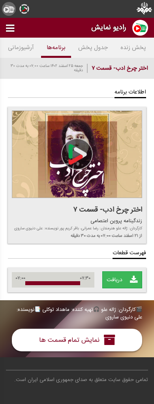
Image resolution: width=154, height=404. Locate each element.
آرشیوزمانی (21, 48)
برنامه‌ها (56, 48)
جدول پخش (93, 48)
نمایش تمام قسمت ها (70, 340)
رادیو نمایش (108, 27)
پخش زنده (133, 48)
